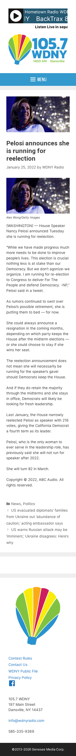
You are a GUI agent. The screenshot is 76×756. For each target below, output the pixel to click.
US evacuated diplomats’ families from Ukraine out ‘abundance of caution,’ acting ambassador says (37, 516)
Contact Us (17, 665)
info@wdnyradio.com (26, 720)
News (16, 504)
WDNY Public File (23, 671)
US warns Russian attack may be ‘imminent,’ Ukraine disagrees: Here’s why (37, 536)
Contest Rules (20, 658)
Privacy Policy (20, 677)
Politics (29, 504)
